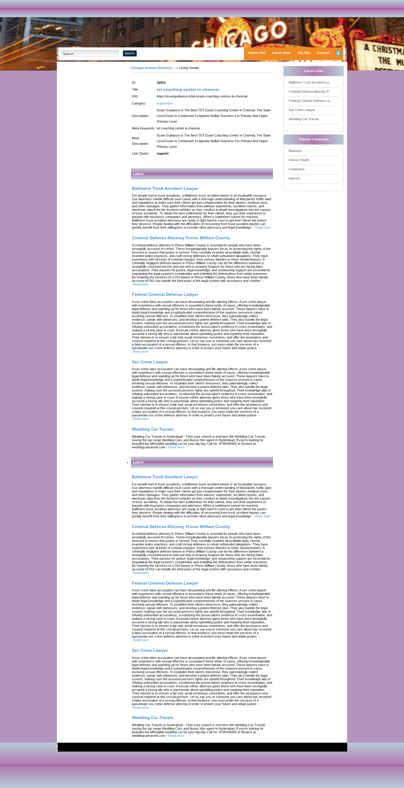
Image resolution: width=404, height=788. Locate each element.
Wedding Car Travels (304, 119)
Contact (323, 52)
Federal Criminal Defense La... (310, 100)
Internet (294, 178)
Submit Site (257, 52)
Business (295, 151)
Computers (297, 169)
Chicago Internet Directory (151, 68)
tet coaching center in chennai (188, 89)
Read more (263, 227)
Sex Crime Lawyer (302, 110)
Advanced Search (152, 53)
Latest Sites (281, 52)
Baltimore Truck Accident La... (310, 82)
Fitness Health (299, 160)
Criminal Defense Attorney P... (310, 91)
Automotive (165, 103)
